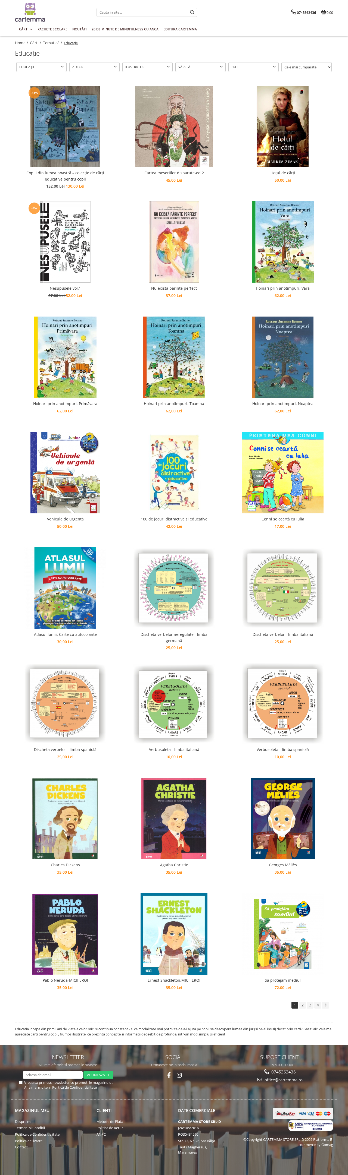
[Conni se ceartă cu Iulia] (283, 472)
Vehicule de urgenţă (65, 519)
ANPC (101, 1134)
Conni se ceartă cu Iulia (283, 519)
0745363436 (283, 1072)
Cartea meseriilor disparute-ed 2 (174, 172)
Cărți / (36, 42)
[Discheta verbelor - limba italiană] (283, 588)
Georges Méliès (283, 864)
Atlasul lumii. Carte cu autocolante (65, 634)
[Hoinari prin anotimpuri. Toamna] (174, 357)
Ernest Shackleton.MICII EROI (174, 980)
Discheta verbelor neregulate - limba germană (174, 637)
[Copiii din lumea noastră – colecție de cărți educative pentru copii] (65, 126)
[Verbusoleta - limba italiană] (174, 703)
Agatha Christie (174, 864)
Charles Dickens (65, 864)
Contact (21, 1147)
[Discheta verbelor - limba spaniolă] (65, 703)
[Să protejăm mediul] (283, 934)
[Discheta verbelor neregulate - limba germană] (174, 588)
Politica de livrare (28, 1140)
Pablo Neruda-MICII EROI (65, 980)
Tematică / (53, 42)
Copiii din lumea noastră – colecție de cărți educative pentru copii (65, 175)
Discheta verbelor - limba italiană (283, 634)
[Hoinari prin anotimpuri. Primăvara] (65, 357)
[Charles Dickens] (65, 818)
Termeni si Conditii (30, 1127)
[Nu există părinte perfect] (174, 242)
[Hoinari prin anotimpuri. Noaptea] (283, 357)
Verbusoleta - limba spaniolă (283, 749)
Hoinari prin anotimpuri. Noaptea (282, 403)
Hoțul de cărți (283, 172)
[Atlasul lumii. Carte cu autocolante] (65, 588)
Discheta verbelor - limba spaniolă (65, 749)
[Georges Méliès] (283, 818)
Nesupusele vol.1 (65, 288)
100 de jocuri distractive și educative (174, 519)
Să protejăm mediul (283, 980)
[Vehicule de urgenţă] (65, 472)
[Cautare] (192, 12)
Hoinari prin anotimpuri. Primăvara (65, 403)
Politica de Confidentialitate (74, 1087)
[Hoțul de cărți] (283, 126)
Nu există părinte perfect (174, 288)
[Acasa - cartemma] (49, 12)
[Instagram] (179, 1075)
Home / (22, 42)
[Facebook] (169, 1075)
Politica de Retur (110, 1127)
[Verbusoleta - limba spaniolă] (283, 703)
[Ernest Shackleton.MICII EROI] (174, 934)
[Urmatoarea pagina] (325, 1005)
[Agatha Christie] (174, 818)
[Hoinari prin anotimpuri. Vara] (283, 242)
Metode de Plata (110, 1121)
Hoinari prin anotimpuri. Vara (283, 288)
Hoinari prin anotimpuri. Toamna (174, 403)
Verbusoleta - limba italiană (174, 749)
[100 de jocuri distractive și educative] (174, 472)
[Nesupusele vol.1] (65, 242)
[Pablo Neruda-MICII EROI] (65, 934)
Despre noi (23, 1121)
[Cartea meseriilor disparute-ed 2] (174, 126)
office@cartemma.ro (283, 1079)
